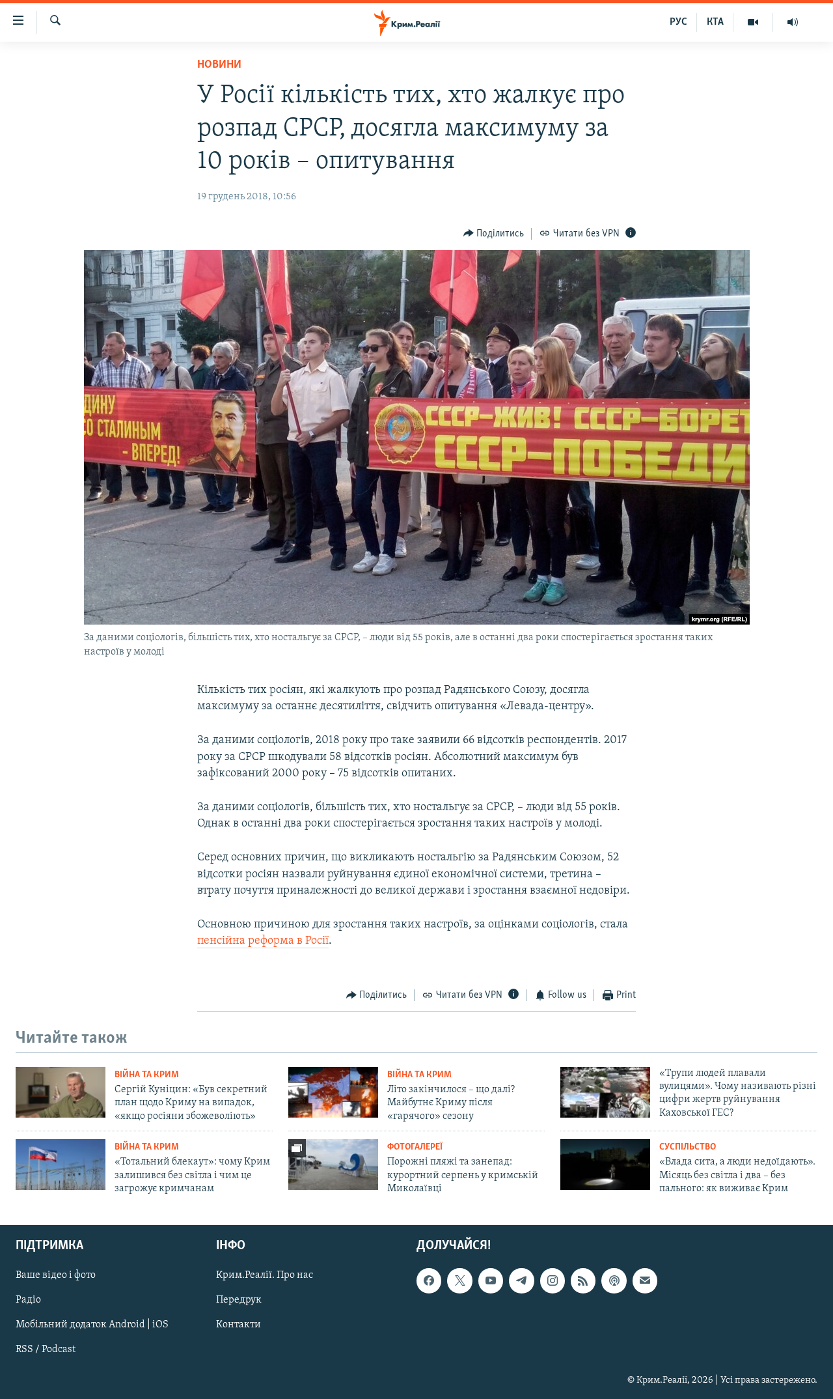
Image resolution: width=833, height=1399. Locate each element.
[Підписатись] (645, 1281)
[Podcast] (613, 1281)
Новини (219, 65)
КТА (715, 22)
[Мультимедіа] (753, 22)
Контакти (238, 1325)
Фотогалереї (415, 1147)
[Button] (494, 233)
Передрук (239, 1300)
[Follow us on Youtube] (490, 1281)
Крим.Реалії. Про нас (264, 1276)
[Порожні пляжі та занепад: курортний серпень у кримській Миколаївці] (333, 1164)
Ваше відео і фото (56, 1276)
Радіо (28, 1300)
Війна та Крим (147, 1075)
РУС (678, 22)
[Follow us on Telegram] (521, 1281)
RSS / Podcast (45, 1350)
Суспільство (687, 1147)
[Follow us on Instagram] (552, 1281)
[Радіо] (792, 22)
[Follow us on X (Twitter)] (459, 1281)
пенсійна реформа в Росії (263, 941)
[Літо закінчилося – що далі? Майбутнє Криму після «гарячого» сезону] (333, 1092)
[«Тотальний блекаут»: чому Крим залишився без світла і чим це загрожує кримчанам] (60, 1164)
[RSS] (583, 1281)
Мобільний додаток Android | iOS (92, 1325)
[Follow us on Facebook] (428, 1281)
